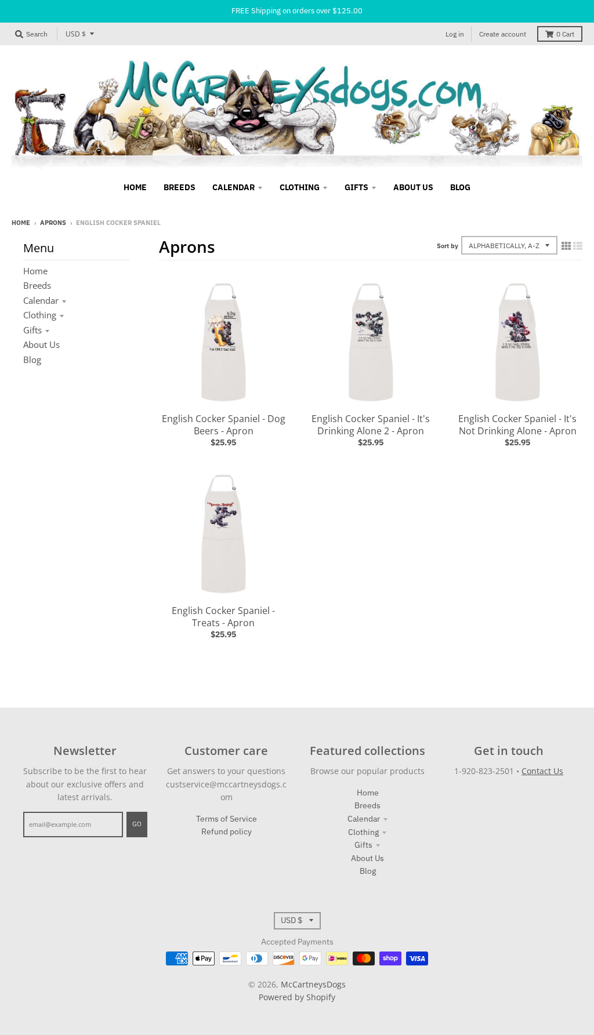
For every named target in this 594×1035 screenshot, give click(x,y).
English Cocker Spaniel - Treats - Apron (223, 616)
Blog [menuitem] (460, 187)
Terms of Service (226, 819)
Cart (565, 34)
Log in (455, 34)
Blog (32, 359)
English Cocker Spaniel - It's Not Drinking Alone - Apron (517, 424)
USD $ (76, 34)
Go (137, 824)
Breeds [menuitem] (179, 187)
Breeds (37, 285)
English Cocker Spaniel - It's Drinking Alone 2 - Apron (371, 424)
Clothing (39, 315)
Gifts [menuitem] (356, 187)
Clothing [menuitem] (300, 187)
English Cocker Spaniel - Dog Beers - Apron (223, 424)
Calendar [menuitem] (233, 187)
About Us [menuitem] (413, 187)
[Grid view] (566, 245)
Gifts (32, 330)
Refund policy (226, 831)
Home (21, 223)
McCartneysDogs (313, 984)
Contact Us (542, 770)
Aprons (53, 223)
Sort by (447, 246)
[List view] (577, 245)
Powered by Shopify (297, 997)
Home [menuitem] (135, 187)
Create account (502, 34)
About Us (41, 344)
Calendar (41, 300)
